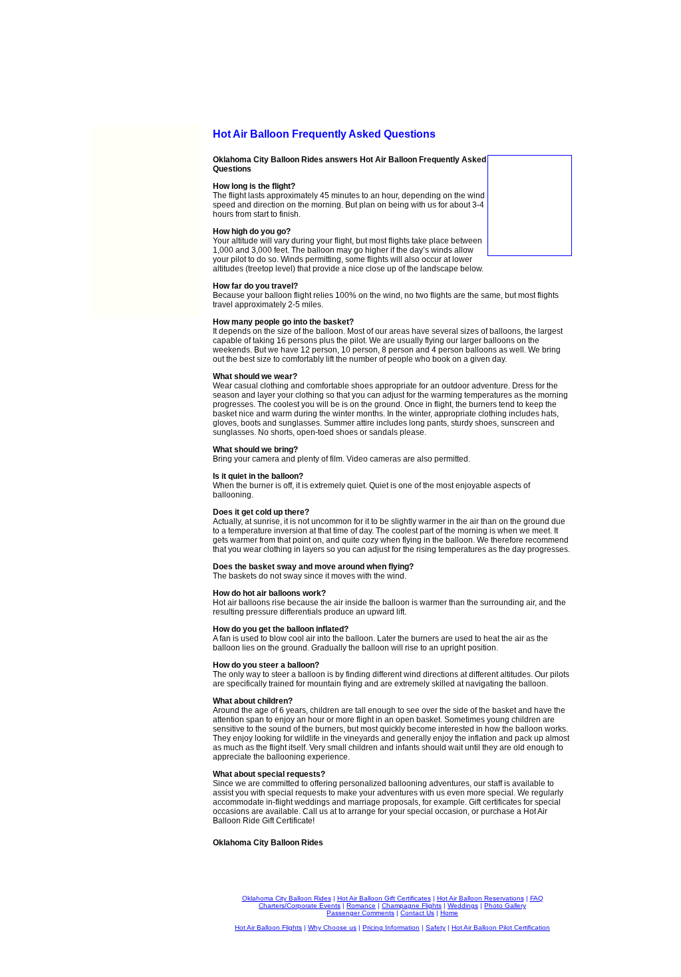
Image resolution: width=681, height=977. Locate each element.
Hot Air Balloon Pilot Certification (501, 927)
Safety (436, 927)
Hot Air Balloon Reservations (480, 898)
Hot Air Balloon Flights (268, 927)
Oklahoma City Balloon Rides (286, 898)
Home (449, 912)
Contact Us (417, 912)
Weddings (463, 905)
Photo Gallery (505, 905)
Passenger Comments (360, 912)
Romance (361, 905)
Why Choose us (332, 927)
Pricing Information (391, 927)
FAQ (536, 898)
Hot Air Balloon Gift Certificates (384, 898)
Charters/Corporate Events (299, 905)
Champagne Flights (412, 905)
